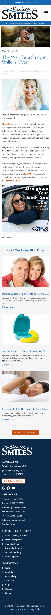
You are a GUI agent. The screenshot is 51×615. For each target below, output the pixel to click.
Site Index (9, 593)
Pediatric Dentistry (13, 552)
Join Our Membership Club (25, 2)
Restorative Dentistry (14, 548)
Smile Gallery (10, 576)
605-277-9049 (29, 174)
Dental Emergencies (13, 539)
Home (5, 71)
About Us (9, 572)
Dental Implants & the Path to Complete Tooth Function (25, 293)
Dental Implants (12, 556)
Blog (12, 71)
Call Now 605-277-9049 (15, 466)
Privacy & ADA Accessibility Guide (25, 609)
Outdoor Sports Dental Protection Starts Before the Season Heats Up (25, 351)
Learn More (9, 307)
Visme (12, 237)
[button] (3, 488)
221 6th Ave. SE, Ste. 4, (14, 472)
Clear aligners (8, 124)
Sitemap (8, 589)
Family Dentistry (12, 544)
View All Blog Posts (25, 432)
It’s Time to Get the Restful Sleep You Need (25, 409)
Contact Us (9, 580)
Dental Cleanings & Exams (16, 535)
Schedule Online (13, 481)
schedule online (13, 180)
